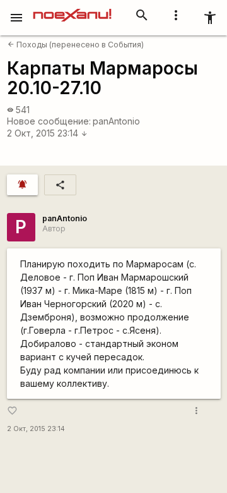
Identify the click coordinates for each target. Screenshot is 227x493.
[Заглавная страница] (72, 9)
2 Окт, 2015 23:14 (47, 133)
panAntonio (116, 121)
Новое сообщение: (49, 121)
